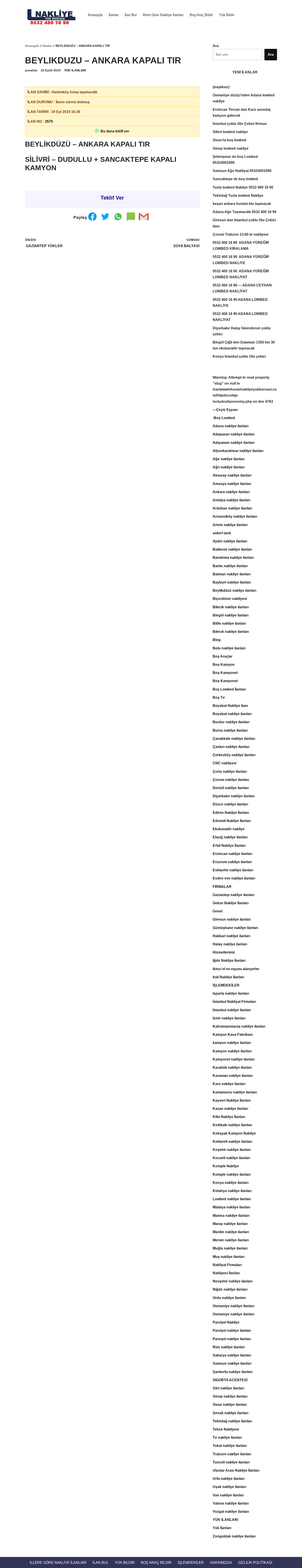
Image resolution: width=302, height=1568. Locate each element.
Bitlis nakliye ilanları (229, 623)
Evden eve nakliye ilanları (234, 878)
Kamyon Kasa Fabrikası (233, 1034)
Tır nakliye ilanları (227, 1437)
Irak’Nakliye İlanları (228, 977)
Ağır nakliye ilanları (229, 459)
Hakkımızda (221, 1562)
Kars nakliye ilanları (229, 1084)
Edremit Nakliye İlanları (232, 821)
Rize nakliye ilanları (229, 1347)
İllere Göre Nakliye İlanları (163, 15)
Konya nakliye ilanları (230, 1183)
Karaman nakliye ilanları (233, 1076)
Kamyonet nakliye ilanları (234, 1059)
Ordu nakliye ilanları (229, 1298)
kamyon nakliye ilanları (232, 1043)
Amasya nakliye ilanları (232, 484)
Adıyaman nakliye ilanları (233, 442)
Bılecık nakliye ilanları (231, 631)
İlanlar (114, 15)
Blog (217, 640)
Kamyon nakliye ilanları (232, 1051)
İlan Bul (131, 15)
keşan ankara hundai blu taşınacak (242, 204)
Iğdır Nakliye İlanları (229, 960)
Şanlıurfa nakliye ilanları (232, 1372)
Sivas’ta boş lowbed (229, 140)
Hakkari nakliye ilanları (231, 936)
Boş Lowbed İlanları (229, 689)
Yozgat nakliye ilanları (231, 1511)
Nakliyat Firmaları (227, 1265)
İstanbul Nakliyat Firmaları (234, 1001)
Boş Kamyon (224, 664)
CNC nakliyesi (224, 763)
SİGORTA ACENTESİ (230, 1380)
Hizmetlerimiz (224, 952)
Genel (217, 911)
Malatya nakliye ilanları (231, 1207)
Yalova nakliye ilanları (231, 1503)
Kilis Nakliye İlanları (229, 1117)
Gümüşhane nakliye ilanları (235, 928)
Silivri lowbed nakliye (230, 132)
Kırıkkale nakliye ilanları (232, 1125)
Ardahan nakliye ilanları (232, 508)
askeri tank (222, 533)
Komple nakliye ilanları (231, 1174)
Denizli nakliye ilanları (231, 788)
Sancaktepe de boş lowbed (235, 179)
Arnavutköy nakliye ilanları (235, 516)
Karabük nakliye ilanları (232, 1067)
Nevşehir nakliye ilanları (232, 1281)
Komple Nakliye (226, 1166)
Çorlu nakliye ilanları (230, 771)
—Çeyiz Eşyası (225, 410)
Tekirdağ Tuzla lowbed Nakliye (238, 195)
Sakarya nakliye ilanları (232, 1355)
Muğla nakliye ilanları (230, 1248)
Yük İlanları (222, 1528)
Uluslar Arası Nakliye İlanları (236, 1470)
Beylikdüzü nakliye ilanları (234, 590)
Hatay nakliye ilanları (230, 944)
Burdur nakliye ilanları (231, 722)
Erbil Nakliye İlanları (229, 845)
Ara (216, 46)
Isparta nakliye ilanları (231, 993)
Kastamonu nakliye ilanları (235, 1092)
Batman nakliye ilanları (231, 574)
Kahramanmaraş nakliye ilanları (239, 1026)
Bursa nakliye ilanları (230, 730)
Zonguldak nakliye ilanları (234, 1536)
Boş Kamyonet (225, 673)
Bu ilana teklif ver (114, 131)
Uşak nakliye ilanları (229, 1487)
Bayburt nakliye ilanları (232, 582)
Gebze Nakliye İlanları (230, 903)
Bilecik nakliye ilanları (231, 607)
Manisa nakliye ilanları (231, 1215)
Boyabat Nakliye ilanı (230, 706)
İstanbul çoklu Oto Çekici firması (240, 124)
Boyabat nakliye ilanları (232, 714)
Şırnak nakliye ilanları (230, 1413)
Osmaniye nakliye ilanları (233, 1306)
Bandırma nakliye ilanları (233, 557)
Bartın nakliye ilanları (230, 566)
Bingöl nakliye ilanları (230, 615)
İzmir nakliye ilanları (229, 1018)
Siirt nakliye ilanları (228, 1388)
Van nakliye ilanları (228, 1495)
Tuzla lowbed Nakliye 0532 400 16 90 (243, 187)
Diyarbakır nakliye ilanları (234, 796)
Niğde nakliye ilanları (230, 1289)
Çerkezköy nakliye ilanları (234, 755)
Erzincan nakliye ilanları (232, 854)
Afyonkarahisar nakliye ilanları (238, 451)
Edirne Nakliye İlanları (231, 813)
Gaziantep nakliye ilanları (233, 895)
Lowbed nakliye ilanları (232, 1199)
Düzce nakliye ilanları (230, 804)
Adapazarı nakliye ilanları (233, 434)
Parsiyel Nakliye (226, 1322)
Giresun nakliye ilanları (232, 919)
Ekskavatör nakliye (229, 829)
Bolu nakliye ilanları (229, 648)
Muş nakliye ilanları (229, 1257)
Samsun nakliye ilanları (232, 1363)
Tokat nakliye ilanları (230, 1446)
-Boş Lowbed (224, 418)
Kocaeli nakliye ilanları (231, 1158)
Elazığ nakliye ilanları (230, 837)
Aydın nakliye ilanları (230, 541)
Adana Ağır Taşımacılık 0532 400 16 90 (244, 212)
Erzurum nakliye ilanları (232, 862)
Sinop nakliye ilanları (230, 1396)
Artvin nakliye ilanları (230, 525)
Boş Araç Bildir (201, 15)
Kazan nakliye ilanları (230, 1108)
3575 (49, 121)
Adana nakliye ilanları (230, 426)
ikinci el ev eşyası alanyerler (236, 969)
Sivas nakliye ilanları (230, 1404)
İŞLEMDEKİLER (226, 985)
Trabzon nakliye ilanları (232, 1454)
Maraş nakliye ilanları (230, 1224)
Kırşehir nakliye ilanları (232, 1150)
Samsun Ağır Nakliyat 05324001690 (242, 171)
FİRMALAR (222, 887)
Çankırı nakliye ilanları (231, 747)
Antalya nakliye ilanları (231, 500)
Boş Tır (219, 697)
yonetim (31, 70)
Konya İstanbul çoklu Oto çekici (239, 356)
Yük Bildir (226, 15)
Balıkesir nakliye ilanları (232, 549)
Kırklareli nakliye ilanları (232, 1141)
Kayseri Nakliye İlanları (232, 1100)
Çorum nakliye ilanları (231, 780)
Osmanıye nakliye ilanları (233, 1314)
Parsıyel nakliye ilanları (232, 1339)
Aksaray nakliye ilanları (232, 475)
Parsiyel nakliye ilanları (232, 1330)
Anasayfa (95, 15)
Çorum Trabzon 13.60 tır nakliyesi (240, 234)
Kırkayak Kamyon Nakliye (234, 1133)
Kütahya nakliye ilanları (232, 1191)
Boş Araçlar (222, 656)
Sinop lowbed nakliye (230, 148)
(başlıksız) (221, 87)
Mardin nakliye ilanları (231, 1232)
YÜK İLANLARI (75, 70)
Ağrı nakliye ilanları (229, 467)
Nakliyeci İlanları (226, 1273)
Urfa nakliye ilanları (229, 1478)
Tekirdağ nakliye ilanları (232, 1421)
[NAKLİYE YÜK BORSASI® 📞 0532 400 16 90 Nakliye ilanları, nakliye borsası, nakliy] (52, 15)
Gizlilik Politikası (255, 1562)
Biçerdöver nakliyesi (230, 599)
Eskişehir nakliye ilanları (233, 870)
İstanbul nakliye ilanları (232, 1010)
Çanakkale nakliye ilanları (234, 738)
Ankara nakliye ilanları (231, 492)
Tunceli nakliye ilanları (231, 1462)
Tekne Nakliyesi (226, 1429)
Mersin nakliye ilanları (231, 1240)
